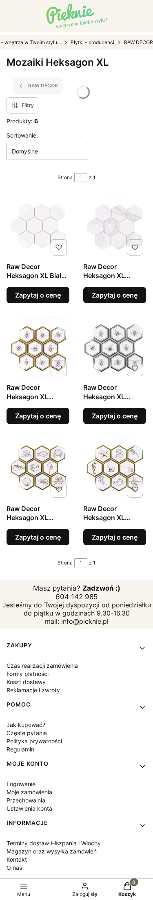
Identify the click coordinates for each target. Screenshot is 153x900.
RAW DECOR (138, 42)
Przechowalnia (26, 800)
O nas (14, 867)
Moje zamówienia (29, 792)
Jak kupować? (26, 724)
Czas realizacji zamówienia (42, 665)
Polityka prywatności (34, 741)
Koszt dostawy (26, 681)
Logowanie (21, 783)
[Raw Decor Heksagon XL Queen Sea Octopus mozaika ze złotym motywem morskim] (115, 469)
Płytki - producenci (92, 42)
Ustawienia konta (29, 808)
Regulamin (20, 749)
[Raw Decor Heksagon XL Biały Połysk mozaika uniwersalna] (38, 227)
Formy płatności (28, 673)
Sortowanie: (22, 135)
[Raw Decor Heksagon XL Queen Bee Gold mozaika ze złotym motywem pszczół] (38, 348)
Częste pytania (27, 732)
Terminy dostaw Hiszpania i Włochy (54, 843)
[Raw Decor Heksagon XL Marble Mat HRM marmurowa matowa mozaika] (115, 227)
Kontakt (17, 859)
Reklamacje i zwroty (33, 690)
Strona (65, 177)
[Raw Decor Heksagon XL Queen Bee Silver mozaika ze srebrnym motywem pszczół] (115, 348)
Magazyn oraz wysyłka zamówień (52, 851)
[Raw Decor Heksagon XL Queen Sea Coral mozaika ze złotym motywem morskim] (38, 469)
